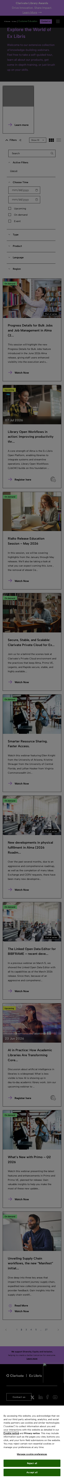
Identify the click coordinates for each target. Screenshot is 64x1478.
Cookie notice (11, 1433)
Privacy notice (32, 1433)
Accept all (31, 1472)
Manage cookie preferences (32, 1454)
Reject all (32, 1463)
